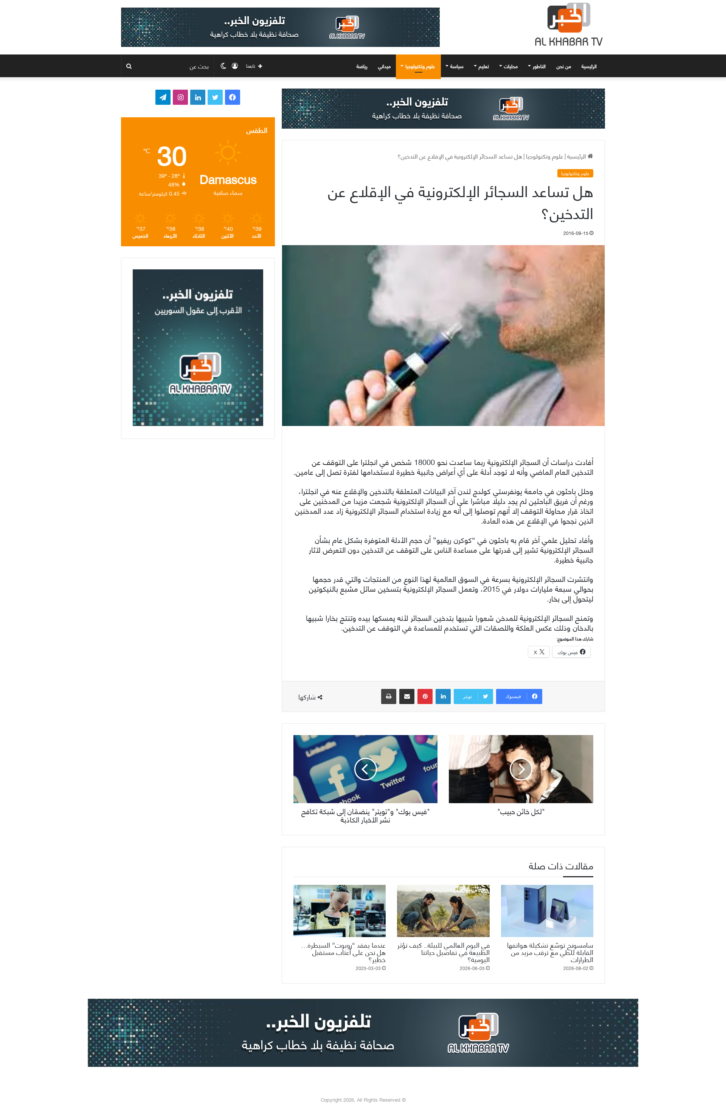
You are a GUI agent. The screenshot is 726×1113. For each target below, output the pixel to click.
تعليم (484, 65)
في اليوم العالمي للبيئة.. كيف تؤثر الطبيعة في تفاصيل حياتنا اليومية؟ (443, 951)
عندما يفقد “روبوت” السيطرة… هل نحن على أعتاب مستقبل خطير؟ (343, 951)
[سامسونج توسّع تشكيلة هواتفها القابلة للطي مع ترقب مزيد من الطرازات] (547, 911)
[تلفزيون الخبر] (567, 24)
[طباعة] (388, 696)
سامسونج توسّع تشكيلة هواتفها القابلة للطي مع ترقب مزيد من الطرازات (550, 951)
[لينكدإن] (443, 696)
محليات (511, 65)
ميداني (384, 65)
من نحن (564, 65)
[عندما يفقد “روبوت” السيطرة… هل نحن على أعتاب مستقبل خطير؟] (339, 911)
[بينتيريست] (425, 696)
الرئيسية (590, 65)
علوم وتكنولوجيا (420, 65)
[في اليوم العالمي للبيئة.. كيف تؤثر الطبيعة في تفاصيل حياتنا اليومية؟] (443, 911)
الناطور (539, 65)
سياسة (457, 65)
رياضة (362, 65)
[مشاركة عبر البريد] (406, 696)
